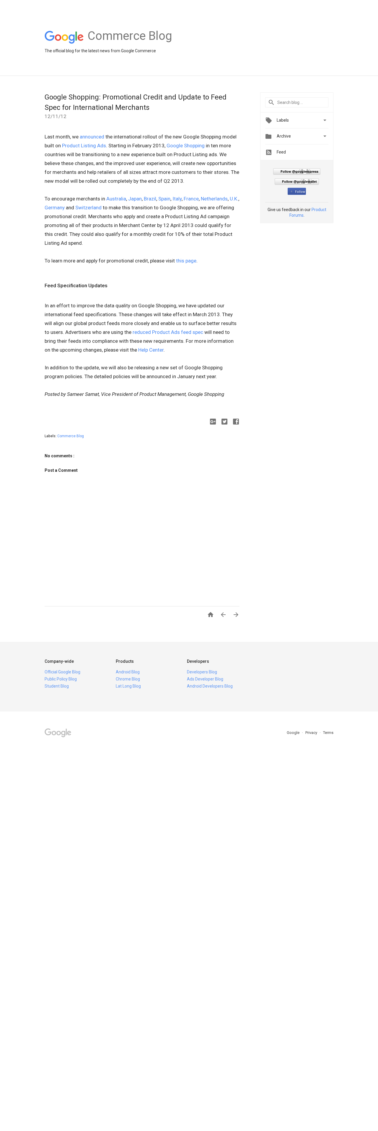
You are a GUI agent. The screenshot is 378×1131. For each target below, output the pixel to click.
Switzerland (88, 207)
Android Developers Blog (210, 686)
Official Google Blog (62, 672)
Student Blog (57, 686)
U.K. (234, 199)
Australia (116, 199)
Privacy (311, 732)
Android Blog (128, 672)
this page (186, 261)
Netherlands (214, 199)
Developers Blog (202, 672)
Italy (177, 199)
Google (293, 732)
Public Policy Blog (61, 679)
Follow (300, 192)
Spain (164, 199)
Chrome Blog (128, 679)
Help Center (151, 350)
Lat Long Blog (128, 686)
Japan (135, 199)
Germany (55, 207)
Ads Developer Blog (205, 679)
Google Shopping (186, 145)
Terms (328, 732)
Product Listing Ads (84, 145)
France (191, 199)
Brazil (150, 199)
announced (92, 137)
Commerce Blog (70, 436)
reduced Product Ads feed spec (168, 332)
